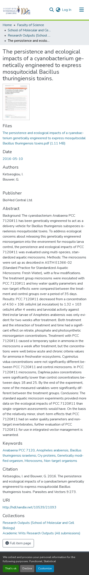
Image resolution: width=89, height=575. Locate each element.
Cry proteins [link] (47, 455)
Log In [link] (66, 9)
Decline (27, 568)
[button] (24, 9)
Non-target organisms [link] (60, 460)
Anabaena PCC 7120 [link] (19, 450)
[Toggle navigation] (82, 10)
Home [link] (7, 25)
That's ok (10, 568)
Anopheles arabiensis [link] (52, 450)
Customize (45, 568)
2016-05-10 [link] (13, 158)
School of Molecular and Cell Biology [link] (29, 30)
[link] (44, 138)
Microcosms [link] (33, 460)
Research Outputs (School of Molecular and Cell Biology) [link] (29, 35)
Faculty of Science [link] (30, 25)
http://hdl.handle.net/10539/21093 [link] (29, 507)
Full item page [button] (20, 543)
